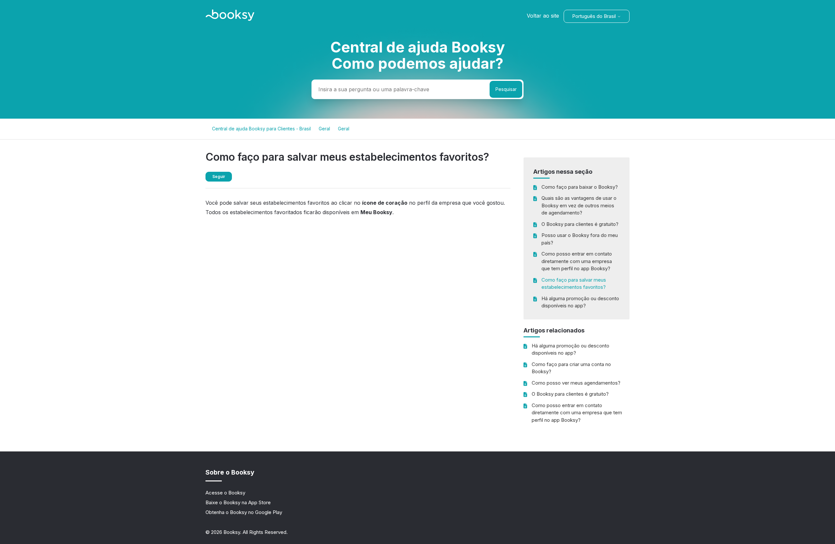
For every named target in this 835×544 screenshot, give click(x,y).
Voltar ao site (543, 15)
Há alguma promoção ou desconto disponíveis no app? (580, 302)
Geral (324, 128)
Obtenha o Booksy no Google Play (243, 512)
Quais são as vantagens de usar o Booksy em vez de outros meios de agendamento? (578, 205)
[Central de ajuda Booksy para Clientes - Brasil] (229, 19)
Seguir (218, 176)
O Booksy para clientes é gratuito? (579, 224)
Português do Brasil (594, 16)
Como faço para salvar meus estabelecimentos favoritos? (573, 283)
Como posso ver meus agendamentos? (576, 383)
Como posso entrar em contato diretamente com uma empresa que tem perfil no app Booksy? (576, 261)
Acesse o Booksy (225, 493)
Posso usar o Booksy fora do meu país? (579, 239)
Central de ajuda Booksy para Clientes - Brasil (261, 128)
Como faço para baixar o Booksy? (579, 187)
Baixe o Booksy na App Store (238, 502)
